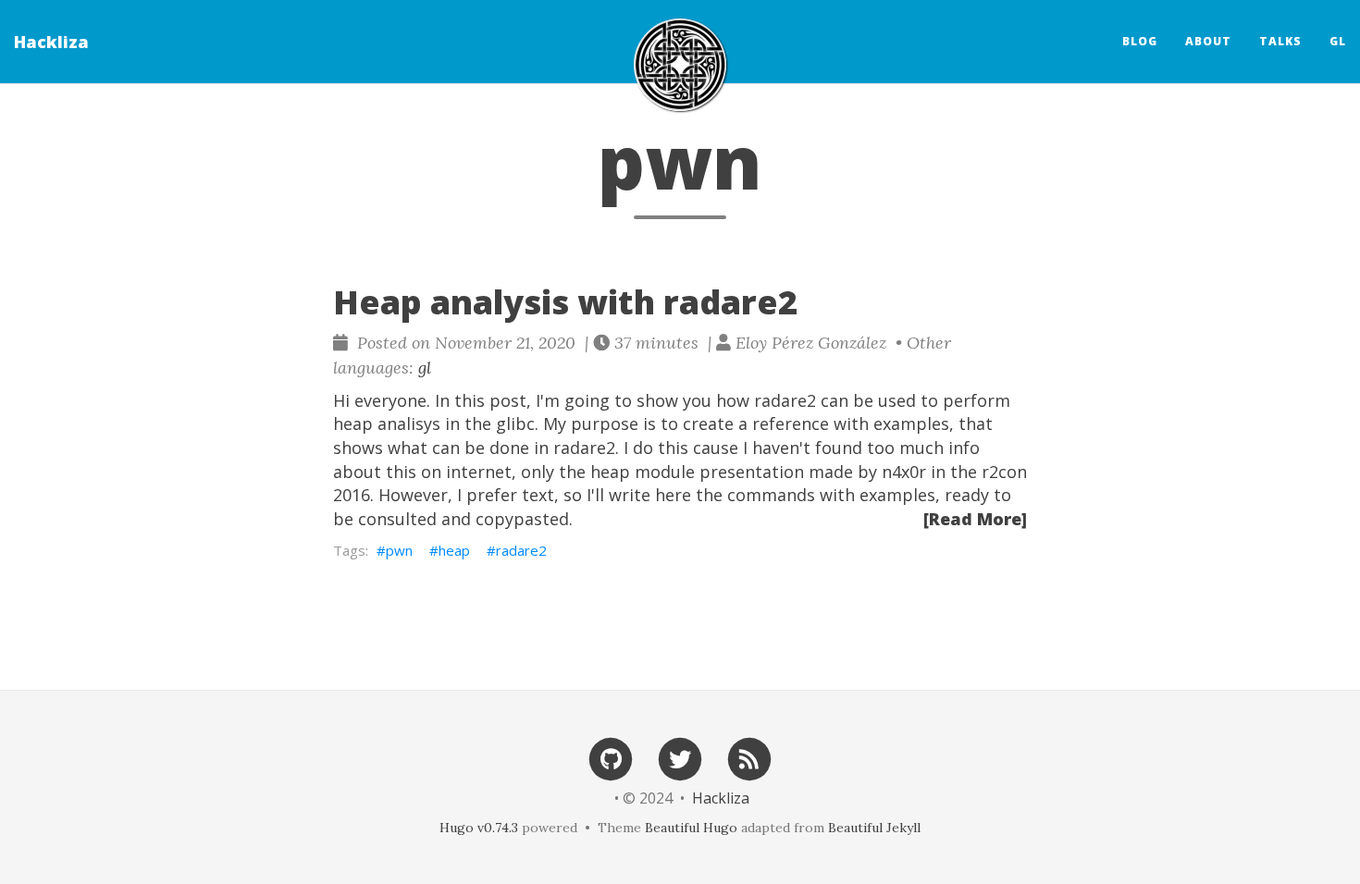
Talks (1280, 41)
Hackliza (51, 42)
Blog (1139, 41)
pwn (399, 550)
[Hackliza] (680, 64)
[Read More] (975, 519)
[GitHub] (610, 757)
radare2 (521, 550)
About (1208, 41)
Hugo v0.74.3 (478, 827)
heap (454, 550)
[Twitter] (680, 757)
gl (1337, 41)
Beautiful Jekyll (874, 827)
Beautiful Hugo (691, 827)
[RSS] (749, 757)
